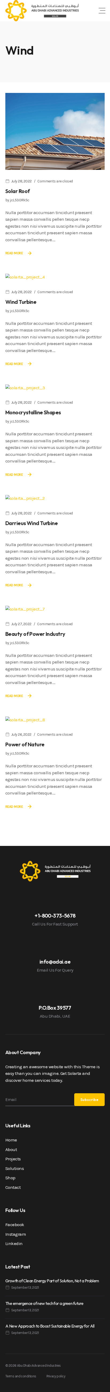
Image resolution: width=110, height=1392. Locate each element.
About (11, 1149)
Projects (13, 1158)
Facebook (14, 1224)
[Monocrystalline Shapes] (25, 387)
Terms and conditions (20, 1376)
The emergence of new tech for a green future (44, 1303)
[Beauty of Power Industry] (25, 608)
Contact (13, 1187)
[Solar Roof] (55, 130)
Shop (10, 1177)
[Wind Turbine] (25, 276)
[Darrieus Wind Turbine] (25, 498)
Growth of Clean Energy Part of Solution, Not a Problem (52, 1280)
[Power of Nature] (25, 719)
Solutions (14, 1168)
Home (11, 1140)
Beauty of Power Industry (35, 634)
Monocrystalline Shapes (33, 412)
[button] (102, 11)
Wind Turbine (20, 301)
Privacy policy (55, 1376)
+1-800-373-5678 (55, 915)
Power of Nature (25, 744)
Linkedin (14, 1243)
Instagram (15, 1234)
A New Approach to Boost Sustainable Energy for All (49, 1326)
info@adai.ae (55, 961)
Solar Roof (17, 191)
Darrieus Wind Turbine (31, 523)
